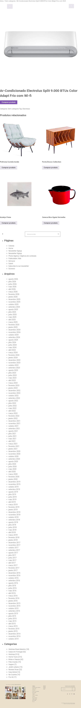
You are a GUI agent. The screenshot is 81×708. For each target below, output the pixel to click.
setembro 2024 (14, 337)
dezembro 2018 (14, 512)
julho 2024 (12, 342)
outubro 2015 (13, 608)
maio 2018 (12, 530)
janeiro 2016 (13, 601)
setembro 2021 (14, 428)
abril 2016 (12, 593)
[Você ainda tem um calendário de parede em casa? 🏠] (15, 696)
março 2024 (13, 352)
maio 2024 (12, 347)
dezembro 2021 (14, 421)
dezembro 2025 (14, 299)
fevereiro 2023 (13, 385)
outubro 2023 (13, 365)
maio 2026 (12, 286)
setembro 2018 (14, 520)
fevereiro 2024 (13, 355)
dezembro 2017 (14, 542)
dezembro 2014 (14, 634)
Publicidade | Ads (14, 258)
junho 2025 (12, 314)
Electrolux (26, 109)
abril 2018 (12, 532)
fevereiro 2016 (13, 598)
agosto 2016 (13, 583)
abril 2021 (12, 441)
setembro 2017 (14, 550)
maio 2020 (12, 469)
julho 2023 (12, 373)
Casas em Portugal (15, 652)
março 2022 (13, 413)
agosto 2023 (13, 370)
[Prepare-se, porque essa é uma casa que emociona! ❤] (8, 696)
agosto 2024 (13, 340)
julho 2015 (12, 616)
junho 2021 (12, 436)
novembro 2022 (14, 393)
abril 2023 (12, 380)
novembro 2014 (14, 636)
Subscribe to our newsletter (18, 266)
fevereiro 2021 (13, 446)
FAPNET (74, 703)
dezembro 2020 (14, 451)
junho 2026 (12, 284)
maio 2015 (12, 621)
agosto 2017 (13, 552)
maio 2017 (12, 560)
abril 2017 (12, 563)
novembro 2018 (14, 514)
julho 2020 (12, 464)
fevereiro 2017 (13, 568)
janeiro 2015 (13, 631)
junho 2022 (12, 406)
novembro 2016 (14, 575)
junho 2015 (12, 618)
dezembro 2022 (14, 390)
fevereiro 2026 (13, 294)
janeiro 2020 (13, 479)
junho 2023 (12, 375)
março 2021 (13, 444)
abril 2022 (12, 411)
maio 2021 (12, 438)
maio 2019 (12, 499)
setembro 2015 (14, 611)
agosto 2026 (13, 279)
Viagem (11, 664)
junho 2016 (12, 588)
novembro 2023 (14, 362)
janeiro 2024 (13, 357)
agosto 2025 (13, 309)
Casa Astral (12, 672)
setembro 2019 (14, 489)
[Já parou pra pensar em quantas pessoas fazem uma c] (22, 689)
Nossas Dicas (13, 669)
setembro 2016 (14, 580)
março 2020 (13, 474)
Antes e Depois (14, 659)
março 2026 (13, 292)
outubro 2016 (13, 578)
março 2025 (13, 322)
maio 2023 (12, 378)
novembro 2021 (14, 423)
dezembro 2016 (14, 573)
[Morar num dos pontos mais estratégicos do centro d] (8, 689)
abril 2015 (12, 623)
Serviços (11, 261)
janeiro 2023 (13, 388)
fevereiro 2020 (13, 476)
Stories (33, 696)
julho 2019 (12, 494)
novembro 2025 (14, 302)
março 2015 (13, 626)
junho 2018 (12, 527)
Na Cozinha (12, 674)
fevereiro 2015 (13, 628)
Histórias (11, 654)
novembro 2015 (14, 606)
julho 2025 (12, 312)
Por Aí (10, 677)
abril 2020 (12, 471)
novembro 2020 (14, 454)
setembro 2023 (14, 368)
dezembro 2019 (14, 482)
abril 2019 (12, 502)
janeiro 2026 (13, 297)
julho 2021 (12, 433)
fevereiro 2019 (13, 507)
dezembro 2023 (14, 360)
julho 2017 (12, 555)
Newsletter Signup (15, 251)
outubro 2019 (13, 487)
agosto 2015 (13, 613)
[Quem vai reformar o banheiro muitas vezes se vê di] (15, 689)
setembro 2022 (14, 398)
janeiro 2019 (13, 509)
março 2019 (13, 504)
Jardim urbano (13, 667)
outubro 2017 (13, 547)
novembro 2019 (14, 484)
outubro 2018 (13, 517)
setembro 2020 (14, 459)
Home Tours (13, 657)
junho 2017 (12, 558)
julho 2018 (12, 525)
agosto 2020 (13, 461)
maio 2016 (12, 590)
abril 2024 (12, 350)
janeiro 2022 (13, 418)
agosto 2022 (13, 400)
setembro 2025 (14, 307)
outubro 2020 (13, 456)
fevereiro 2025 (13, 324)
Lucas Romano (68, 703)
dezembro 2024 (14, 330)
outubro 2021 (13, 426)
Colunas (11, 246)
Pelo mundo (13, 662)
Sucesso (11, 268)
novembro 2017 (14, 545)
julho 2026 (12, 281)
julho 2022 (12, 403)
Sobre (10, 263)
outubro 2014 (13, 639)
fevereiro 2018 (13, 537)
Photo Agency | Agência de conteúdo (22, 256)
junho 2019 (12, 497)
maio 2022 (12, 408)
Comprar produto (9, 102)
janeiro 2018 (13, 540)
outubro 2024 (13, 335)
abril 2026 (12, 289)
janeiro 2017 (13, 570)
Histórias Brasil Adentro (17, 649)
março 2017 (13, 565)
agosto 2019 (13, 492)
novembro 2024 (14, 332)
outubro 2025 (13, 304)
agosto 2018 (13, 522)
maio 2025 (12, 317)
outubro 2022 (13, 395)
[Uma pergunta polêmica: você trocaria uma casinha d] (22, 696)
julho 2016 (12, 585)
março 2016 (13, 596)
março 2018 (13, 535)
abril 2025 (12, 319)
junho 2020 (12, 466)
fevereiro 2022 (13, 416)
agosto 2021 (13, 431)
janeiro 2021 (13, 449)
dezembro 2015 (14, 603)
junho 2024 (12, 345)
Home (10, 248)
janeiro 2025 (13, 327)
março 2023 (13, 383)
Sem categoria (13, 109)
